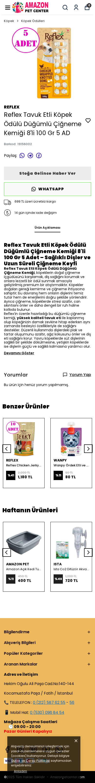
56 (71, 702)
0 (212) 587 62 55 (49, 702)
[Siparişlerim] (76, 7)
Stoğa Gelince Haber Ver (47, 173)
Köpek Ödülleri (33, 21)
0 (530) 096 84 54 (47, 712)
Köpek (9, 21)
